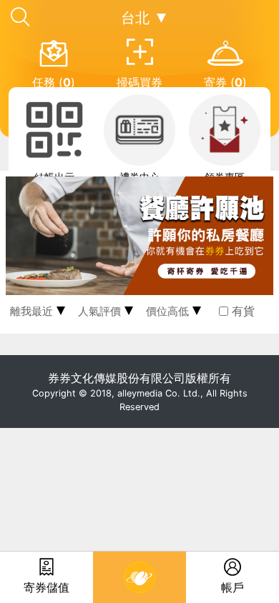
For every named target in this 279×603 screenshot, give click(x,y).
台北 (135, 17)
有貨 (243, 311)
